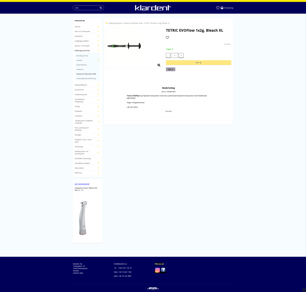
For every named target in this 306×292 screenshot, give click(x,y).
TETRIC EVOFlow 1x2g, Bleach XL (157, 23)
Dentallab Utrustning (83, 158)
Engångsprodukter (82, 41)
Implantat (78, 111)
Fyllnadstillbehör (81, 85)
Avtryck (77, 26)
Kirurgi (77, 106)
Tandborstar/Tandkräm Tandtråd (84, 122)
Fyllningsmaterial (82, 50)
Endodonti (79, 36)
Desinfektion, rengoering (80, 100)
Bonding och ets (82, 56)
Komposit (79, 69)
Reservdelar (79, 168)
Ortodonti (78, 116)
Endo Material (81, 65)
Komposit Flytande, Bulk (86, 74)
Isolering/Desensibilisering (86, 78)
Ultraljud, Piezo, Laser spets (83, 140)
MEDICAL (78, 173)
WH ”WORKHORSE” (82, 184)
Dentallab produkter (82, 163)
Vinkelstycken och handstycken (81, 152)
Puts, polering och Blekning (82, 129)
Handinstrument (81, 94)
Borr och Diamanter (82, 31)
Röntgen (78, 135)
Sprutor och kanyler (82, 46)
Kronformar (79, 90)
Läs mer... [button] (227, 44)
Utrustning (79, 146)
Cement (79, 60)
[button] (218, 7)
